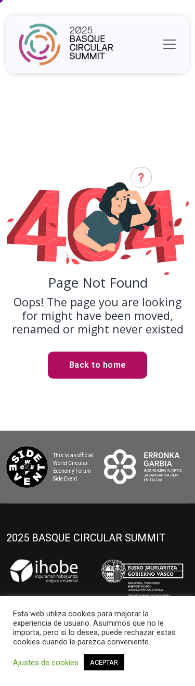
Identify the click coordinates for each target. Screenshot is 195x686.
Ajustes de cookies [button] (46, 662)
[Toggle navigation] (169, 44)
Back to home (97, 365)
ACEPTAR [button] (104, 662)
